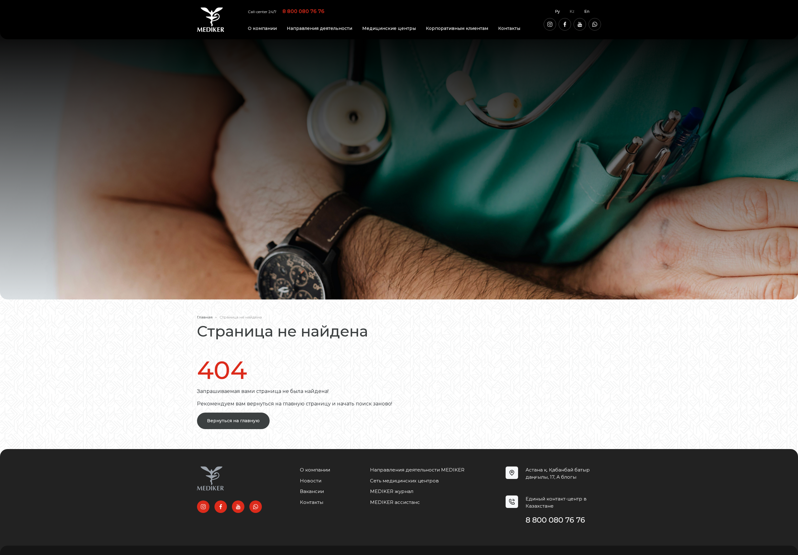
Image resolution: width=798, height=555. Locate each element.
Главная (205, 317)
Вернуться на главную (233, 420)
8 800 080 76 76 (303, 11)
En (586, 11)
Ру (557, 11)
